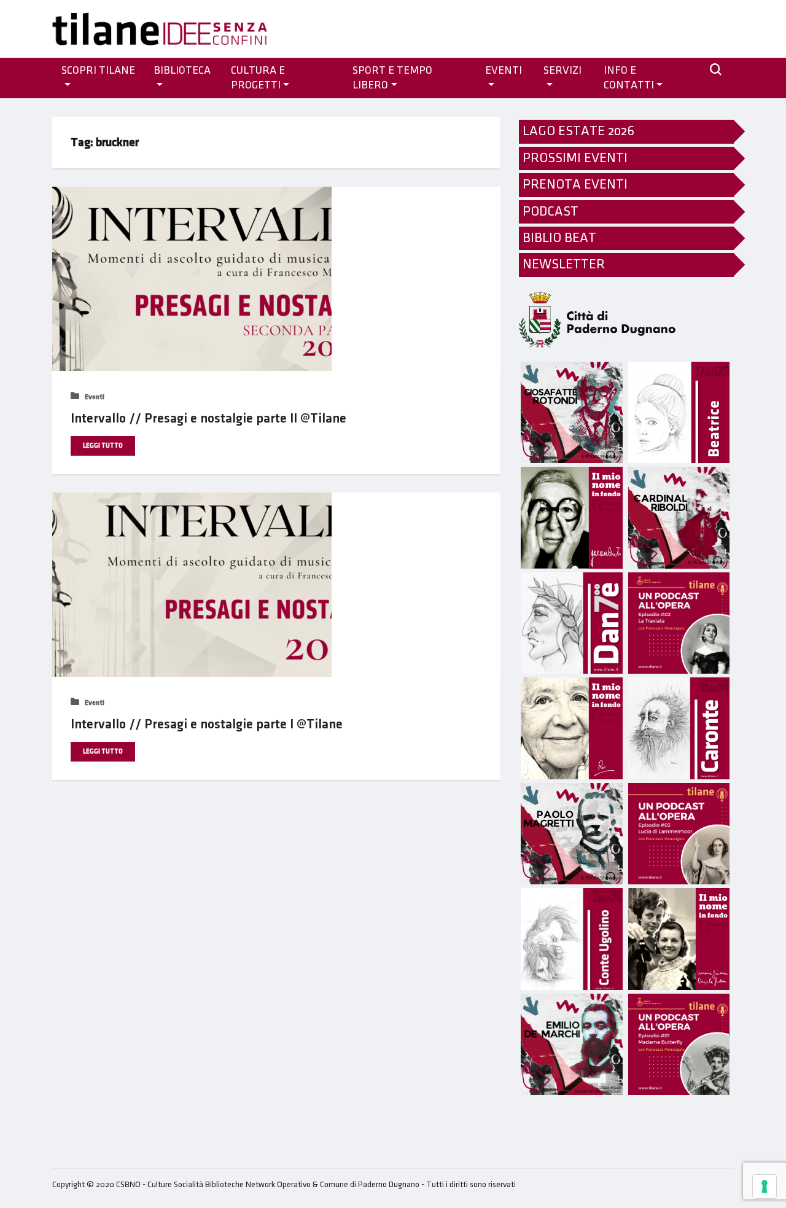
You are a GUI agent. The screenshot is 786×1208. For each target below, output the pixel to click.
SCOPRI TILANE (98, 71)
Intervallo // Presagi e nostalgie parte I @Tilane (207, 724)
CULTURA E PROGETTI (258, 78)
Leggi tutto (103, 446)
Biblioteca (182, 71)
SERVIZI (562, 71)
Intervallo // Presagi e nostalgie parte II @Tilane (208, 418)
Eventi (93, 397)
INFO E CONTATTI (629, 78)
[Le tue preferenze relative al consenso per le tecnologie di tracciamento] (764, 1186)
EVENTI (503, 71)
